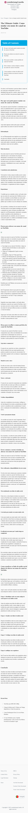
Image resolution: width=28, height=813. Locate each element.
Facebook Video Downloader (19, 786)
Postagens (6, 18)
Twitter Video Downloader (19, 789)
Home (2, 782)
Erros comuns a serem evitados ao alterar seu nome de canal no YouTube (14, 66)
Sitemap (15, 778)
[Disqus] (14, 745)
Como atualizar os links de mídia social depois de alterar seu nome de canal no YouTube (13, 73)
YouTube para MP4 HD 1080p (11, 704)
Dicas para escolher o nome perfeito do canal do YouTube (13, 60)
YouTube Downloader (18, 782)
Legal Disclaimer (4, 778)
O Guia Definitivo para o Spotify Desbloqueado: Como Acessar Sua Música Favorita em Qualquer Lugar (14, 719)
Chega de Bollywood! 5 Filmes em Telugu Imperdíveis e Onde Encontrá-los (14, 708)
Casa (2, 18)
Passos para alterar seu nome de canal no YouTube (14, 54)
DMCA (14, 771)
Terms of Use (4, 771)
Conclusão (6, 79)
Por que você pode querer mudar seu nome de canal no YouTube (14, 49)
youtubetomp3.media (15, 2)
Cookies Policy (4, 774)
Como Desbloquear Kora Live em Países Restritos (14, 713)
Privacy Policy (16, 774)
